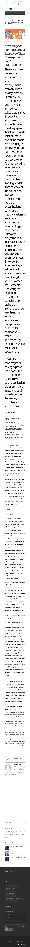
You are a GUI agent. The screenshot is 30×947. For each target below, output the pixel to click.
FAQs (11, 1)
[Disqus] (15, 798)
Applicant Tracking (10, 893)
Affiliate (23, 1)
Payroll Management (10, 896)
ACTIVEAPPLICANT (11, 941)
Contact (14, 1)
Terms (7, 1)
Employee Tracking (10, 898)
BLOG (7, 20)
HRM (6, 901)
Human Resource (13, 901)
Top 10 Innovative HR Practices (17, 857)
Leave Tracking (19, 898)
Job (13, 888)
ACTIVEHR (22, 939)
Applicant (8, 888)
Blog (19, 1)
